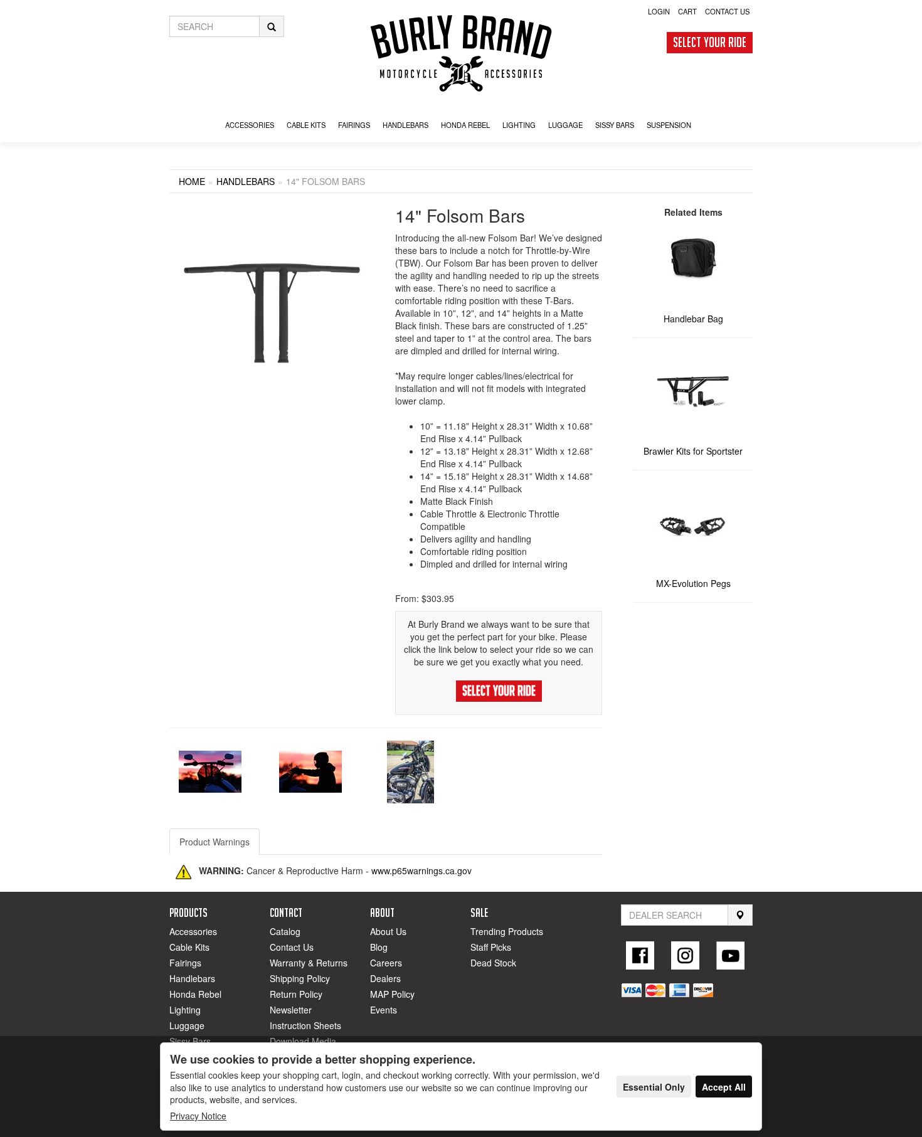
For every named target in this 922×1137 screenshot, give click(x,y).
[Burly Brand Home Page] (461, 53)
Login (659, 11)
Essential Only (654, 1087)
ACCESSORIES (249, 125)
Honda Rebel (195, 994)
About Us (388, 931)
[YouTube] (730, 955)
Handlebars (405, 125)
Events (383, 1009)
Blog (379, 947)
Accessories (193, 931)
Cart (687, 11)
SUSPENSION (669, 125)
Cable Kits (189, 947)
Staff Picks (490, 947)
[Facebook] (640, 955)
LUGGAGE (565, 125)
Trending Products (506, 931)
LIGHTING (519, 125)
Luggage (186, 1025)
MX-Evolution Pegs (693, 583)
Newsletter (291, 1009)
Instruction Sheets (305, 1025)
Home (192, 181)
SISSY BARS (614, 125)
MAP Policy (392, 994)
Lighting (185, 1009)
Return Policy (296, 994)
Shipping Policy (300, 978)
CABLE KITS (306, 125)
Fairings (185, 962)
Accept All (724, 1087)
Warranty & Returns (308, 962)
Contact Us (727, 11)
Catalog (285, 931)
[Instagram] (685, 955)
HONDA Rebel (465, 125)
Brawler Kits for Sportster (693, 451)
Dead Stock (493, 962)
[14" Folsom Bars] (273, 311)
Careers (386, 962)
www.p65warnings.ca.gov (421, 870)
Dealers (385, 978)
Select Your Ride (709, 42)
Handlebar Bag (693, 318)
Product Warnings (214, 841)
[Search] (740, 915)
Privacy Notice (198, 1115)
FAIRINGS (354, 125)
